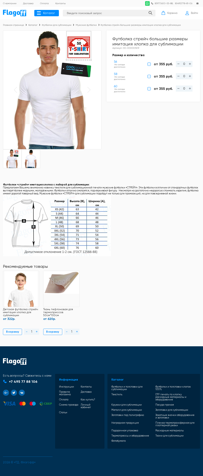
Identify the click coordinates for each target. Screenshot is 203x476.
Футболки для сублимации (56, 25)
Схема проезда (68, 404)
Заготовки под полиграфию (127, 415)
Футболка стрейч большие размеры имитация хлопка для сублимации (141, 25)
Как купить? (88, 399)
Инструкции (66, 386)
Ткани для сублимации (169, 435)
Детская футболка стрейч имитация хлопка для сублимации (20, 312)
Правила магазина (65, 393)
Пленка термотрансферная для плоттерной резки (174, 424)
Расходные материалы (169, 430)
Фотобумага (118, 441)
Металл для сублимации (126, 410)
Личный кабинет (86, 406)
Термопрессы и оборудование (130, 435)
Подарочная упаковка (124, 430)
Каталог (49, 13)
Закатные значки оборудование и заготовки (174, 416)
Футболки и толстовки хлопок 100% (173, 388)
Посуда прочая (164, 404)
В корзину (12, 331)
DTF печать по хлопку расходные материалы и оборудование (170, 397)
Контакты (86, 386)
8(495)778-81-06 (183, 3)
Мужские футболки (86, 25)
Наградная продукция (125, 422)
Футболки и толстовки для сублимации (127, 388)
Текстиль (116, 394)
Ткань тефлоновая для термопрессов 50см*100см (58, 312)
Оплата (63, 399)
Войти (194, 13)
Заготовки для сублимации (171, 410)
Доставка (86, 392)
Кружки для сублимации (126, 404)
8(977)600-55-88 (164, 3)
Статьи (63, 412)
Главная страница (13, 25)
